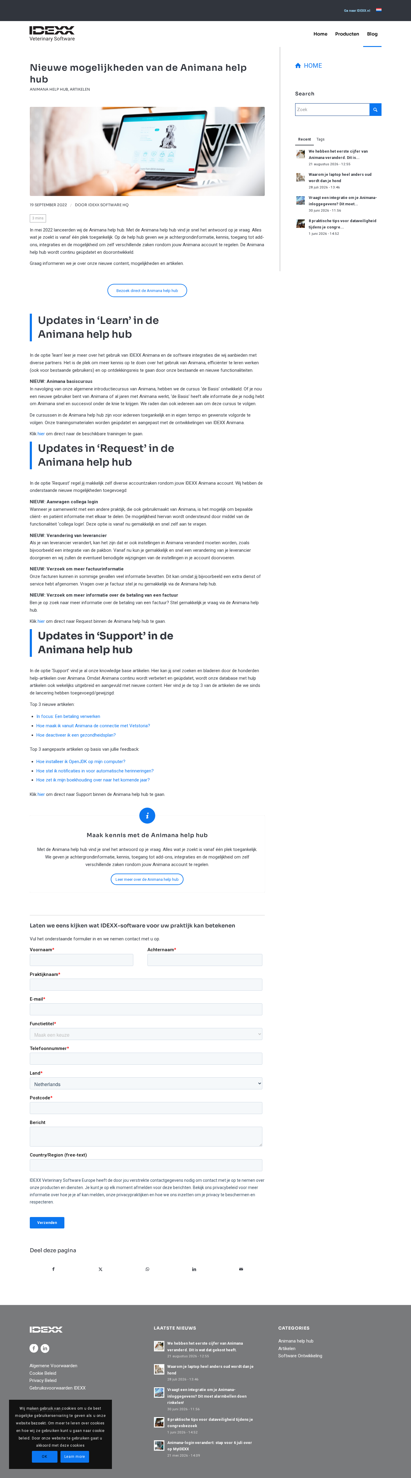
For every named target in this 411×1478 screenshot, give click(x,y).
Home (311, 65)
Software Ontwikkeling (300, 1355)
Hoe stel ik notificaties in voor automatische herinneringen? (95, 771)
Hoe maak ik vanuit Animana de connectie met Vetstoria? (93, 725)
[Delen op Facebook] (53, 1269)
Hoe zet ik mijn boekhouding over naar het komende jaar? (93, 780)
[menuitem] (357, 11)
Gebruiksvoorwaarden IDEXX (57, 1388)
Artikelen (80, 89)
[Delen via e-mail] (241, 1269)
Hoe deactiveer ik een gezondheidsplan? (76, 735)
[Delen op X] (100, 1269)
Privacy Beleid (43, 1380)
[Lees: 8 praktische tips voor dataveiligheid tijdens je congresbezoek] (300, 223)
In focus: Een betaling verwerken (68, 716)
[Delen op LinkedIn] (194, 1269)
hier (41, 433)
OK (44, 1457)
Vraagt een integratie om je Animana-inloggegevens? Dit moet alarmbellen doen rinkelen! (206, 1396)
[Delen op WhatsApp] (147, 1269)
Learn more (74, 1457)
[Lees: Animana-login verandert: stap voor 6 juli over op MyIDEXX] (159, 1445)
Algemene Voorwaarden (53, 1365)
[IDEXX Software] (52, 34)
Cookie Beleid (42, 1373)
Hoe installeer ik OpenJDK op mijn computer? (80, 761)
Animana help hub (49, 89)
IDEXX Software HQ (108, 205)
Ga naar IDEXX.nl (357, 11)
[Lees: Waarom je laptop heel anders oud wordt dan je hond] (300, 177)
